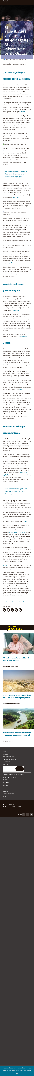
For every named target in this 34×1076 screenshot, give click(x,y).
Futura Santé (16, 197)
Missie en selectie (8, 757)
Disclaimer (6, 791)
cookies (19, 1068)
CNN (25, 521)
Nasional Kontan (23, 336)
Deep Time (6, 151)
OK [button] (17, 1073)
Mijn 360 (5, 764)
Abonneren (6, 762)
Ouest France (11, 263)
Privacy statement (8, 794)
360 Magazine (7, 64)
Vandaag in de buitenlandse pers (13, 775)
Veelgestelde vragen (9, 759)
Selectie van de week (9, 777)
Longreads (6, 782)
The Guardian (22, 111)
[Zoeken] (19, 768)
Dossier (5, 780)
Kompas (21, 389)
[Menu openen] (30, 4)
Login (4, 796)
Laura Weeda (23, 602)
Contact (5, 754)
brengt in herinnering (17, 532)
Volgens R (6, 565)
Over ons (5, 751)
